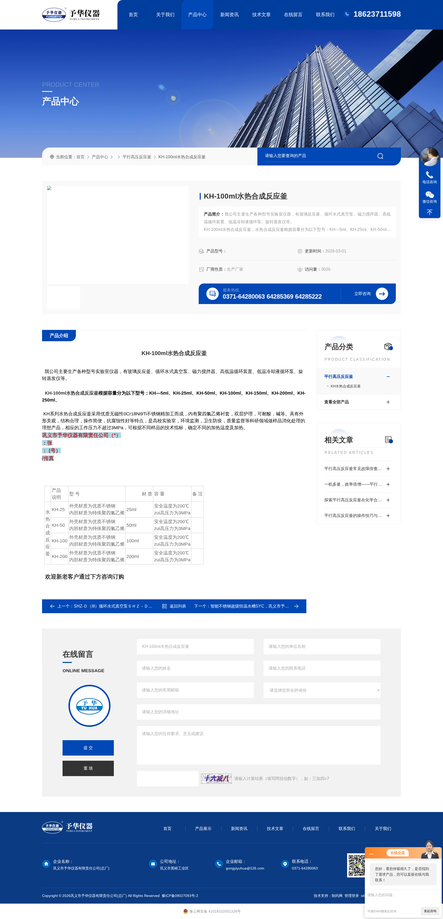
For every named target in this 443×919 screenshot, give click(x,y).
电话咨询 (429, 182)
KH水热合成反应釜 (346, 386)
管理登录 (352, 896)
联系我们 (325, 14)
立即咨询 (362, 293)
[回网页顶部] (429, 212)
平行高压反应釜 (137, 157)
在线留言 (293, 14)
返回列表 (178, 606)
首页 (133, 14)
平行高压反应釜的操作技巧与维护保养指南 (358, 515)
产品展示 (203, 828)
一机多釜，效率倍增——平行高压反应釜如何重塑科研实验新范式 (358, 484)
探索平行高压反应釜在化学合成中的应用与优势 (358, 500)
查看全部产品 (336, 402)
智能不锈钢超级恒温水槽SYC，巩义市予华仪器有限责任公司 (266, 606)
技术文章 (261, 14)
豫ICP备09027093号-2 (180, 896)
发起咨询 (430, 911)
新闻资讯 (229, 14)
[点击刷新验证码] (216, 779)
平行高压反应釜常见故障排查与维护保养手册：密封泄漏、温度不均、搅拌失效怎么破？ (358, 468)
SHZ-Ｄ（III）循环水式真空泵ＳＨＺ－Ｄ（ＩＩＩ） (121, 606)
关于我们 (165, 14)
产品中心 (197, 14)
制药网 (337, 896)
